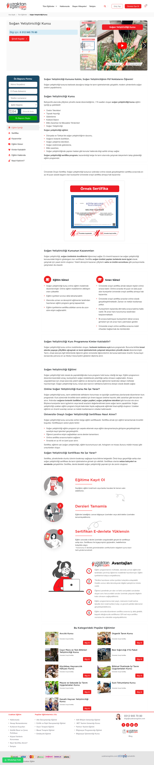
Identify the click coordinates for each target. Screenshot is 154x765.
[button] (144, 45)
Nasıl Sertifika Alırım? (19, 743)
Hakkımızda (65, 6)
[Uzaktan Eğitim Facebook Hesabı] (123, 725)
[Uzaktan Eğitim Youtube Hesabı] (136, 725)
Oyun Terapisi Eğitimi (45, 726)
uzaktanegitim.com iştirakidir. (118, 756)
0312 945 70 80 (133, 716)
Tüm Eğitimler (48, 6)
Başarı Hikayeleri (79, 6)
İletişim (93, 6)
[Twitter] (132, 725)
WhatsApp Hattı (14, 760)
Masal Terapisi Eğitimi (45, 730)
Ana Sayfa (12, 15)
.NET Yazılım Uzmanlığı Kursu (88, 723)
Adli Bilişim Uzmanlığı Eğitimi (88, 719)
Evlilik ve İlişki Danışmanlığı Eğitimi (50, 723)
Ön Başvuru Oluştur (22, 118)
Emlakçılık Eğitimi (43, 733)
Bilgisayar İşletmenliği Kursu (88, 733)
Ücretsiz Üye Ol (133, 6)
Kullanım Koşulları (17, 726)
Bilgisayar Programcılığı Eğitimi (89, 730)
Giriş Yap (117, 6)
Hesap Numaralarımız (18, 723)
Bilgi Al (87, 643)
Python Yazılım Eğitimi (85, 726)
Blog (130, 736)
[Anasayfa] (18, 6)
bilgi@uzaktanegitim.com (134, 718)
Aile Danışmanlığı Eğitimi (46, 719)
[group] (122, 46)
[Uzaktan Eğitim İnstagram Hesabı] (127, 725)
